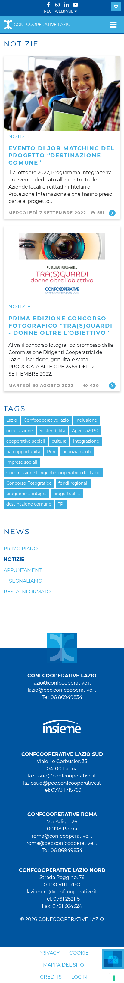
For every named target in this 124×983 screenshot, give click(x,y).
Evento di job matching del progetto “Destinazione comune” (61, 155)
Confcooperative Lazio (42, 24)
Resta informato (27, 592)
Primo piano (21, 548)
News (17, 531)
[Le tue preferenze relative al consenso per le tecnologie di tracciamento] (114, 978)
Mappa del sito (63, 965)
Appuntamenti (23, 570)
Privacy (49, 953)
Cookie (79, 953)
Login (79, 977)
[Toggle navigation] (113, 24)
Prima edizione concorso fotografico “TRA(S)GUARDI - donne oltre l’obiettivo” (60, 325)
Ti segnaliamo (23, 581)
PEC (48, 11)
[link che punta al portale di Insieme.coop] (62, 723)
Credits (51, 977)
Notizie (19, 136)
